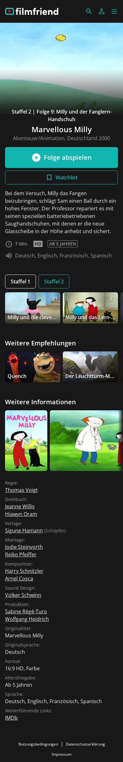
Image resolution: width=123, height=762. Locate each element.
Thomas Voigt (21, 489)
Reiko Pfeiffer (21, 554)
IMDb (11, 717)
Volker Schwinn (23, 595)
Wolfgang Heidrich (27, 619)
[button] (114, 11)
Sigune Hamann (24, 530)
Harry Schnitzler (24, 570)
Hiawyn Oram (21, 514)
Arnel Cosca (19, 578)
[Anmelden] (101, 11)
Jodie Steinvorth (24, 546)
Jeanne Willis (20, 506)
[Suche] (89, 11)
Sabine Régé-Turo (26, 611)
